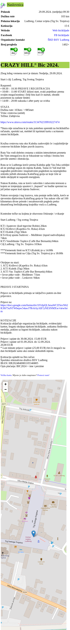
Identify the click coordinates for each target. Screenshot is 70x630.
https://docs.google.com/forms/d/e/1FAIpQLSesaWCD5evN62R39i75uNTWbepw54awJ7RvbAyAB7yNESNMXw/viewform (34, 308)
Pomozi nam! (43, 375)
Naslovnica (15, 5)
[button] (33, 533)
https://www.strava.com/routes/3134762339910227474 (30, 122)
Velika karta (6, 375)
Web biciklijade (60, 30)
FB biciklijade (61, 35)
